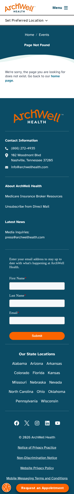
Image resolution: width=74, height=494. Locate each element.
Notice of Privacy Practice (37, 448)
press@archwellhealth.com (25, 237)
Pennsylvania (27, 401)
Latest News (15, 222)
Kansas (54, 372)
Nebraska (38, 382)
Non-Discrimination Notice (37, 458)
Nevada (55, 382)
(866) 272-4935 (23, 148)
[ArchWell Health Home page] (20, 8)
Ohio (41, 391)
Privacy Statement (50, 470)
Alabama (19, 363)
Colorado (21, 372)
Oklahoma (56, 391)
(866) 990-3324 (36, 478)
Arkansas (54, 363)
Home (29, 35)
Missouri (19, 382)
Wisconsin (49, 401)
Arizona (36, 363)
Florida (38, 372)
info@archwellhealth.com (29, 167)
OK (37, 484)
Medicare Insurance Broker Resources (33, 196)
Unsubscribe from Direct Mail (27, 207)
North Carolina (21, 391)
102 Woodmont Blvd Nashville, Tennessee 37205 (32, 157)
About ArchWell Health (23, 186)
